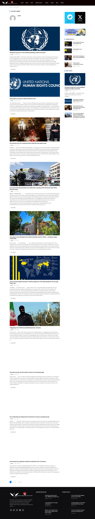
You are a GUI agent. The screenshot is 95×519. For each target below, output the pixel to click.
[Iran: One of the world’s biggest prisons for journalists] (66, 497)
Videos (52, 2)
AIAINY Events (38, 2)
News (32, 2)
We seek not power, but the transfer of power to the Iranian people (27, 372)
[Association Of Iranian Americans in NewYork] (9, 3)
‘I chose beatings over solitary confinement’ (51, 503)
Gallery (46, 2)
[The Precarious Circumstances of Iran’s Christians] (68, 64)
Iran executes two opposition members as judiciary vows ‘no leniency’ (28, 461)
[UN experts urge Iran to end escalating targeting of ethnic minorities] (35, 39)
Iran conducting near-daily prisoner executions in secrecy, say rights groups (29, 417)
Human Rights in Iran (77, 49)
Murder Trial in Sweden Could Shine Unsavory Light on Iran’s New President (51, 511)
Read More (13, 69)
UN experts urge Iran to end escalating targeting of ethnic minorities (27, 52)
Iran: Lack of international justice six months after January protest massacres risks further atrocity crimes (33, 188)
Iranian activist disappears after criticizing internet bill (78, 57)
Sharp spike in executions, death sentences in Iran (23, 98)
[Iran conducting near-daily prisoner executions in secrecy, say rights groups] (35, 403)
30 (19, 482)
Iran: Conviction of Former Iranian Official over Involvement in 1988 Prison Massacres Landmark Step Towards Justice (78, 43)
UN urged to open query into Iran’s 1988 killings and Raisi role (52, 496)
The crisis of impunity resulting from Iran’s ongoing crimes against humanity (77, 511)
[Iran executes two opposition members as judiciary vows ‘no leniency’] (35, 448)
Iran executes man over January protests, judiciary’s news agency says (28, 143)
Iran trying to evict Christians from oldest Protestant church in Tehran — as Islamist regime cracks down (33, 237)
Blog (57, 2)
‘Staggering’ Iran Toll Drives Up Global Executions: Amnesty (25, 327)
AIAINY (19, 15)
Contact (62, 2)
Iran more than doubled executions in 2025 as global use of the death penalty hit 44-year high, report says (34, 282)
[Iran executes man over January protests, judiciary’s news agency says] (35, 129)
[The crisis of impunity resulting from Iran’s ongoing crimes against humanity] (66, 512)
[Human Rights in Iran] (68, 50)
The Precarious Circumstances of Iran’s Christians (78, 64)
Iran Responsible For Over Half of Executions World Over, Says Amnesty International (78, 503)
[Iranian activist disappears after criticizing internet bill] (68, 57)
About (27, 2)
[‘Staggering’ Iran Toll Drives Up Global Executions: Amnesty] (35, 314)
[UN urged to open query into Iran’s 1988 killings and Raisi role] (40, 497)
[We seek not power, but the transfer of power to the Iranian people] (35, 358)
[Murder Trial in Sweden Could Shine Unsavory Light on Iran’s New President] (40, 512)
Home (22, 2)
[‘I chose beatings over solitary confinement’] (40, 504)
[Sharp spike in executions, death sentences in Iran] (35, 85)
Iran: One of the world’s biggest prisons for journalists (77, 496)
